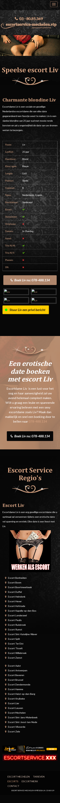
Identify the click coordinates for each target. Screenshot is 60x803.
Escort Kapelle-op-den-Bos (22, 610)
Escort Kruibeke (16, 698)
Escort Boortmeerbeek (20, 587)
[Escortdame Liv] (16, 291)
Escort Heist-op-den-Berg (21, 693)
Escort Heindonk (16, 596)
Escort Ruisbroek (17, 624)
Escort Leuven (15, 708)
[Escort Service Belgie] (30, 757)
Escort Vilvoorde (16, 726)
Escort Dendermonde (19, 684)
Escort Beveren (16, 675)
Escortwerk (30, 781)
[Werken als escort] (30, 550)
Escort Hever (15, 601)
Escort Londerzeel (17, 615)
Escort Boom (14, 582)
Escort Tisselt (15, 648)
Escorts (13, 781)
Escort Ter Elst (16, 643)
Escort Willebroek (17, 653)
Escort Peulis (15, 620)
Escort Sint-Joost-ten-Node (22, 722)
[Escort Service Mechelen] (30, 25)
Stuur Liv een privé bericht (27, 310)
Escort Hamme (15, 689)
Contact (13, 786)
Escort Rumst (15, 629)
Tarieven (38, 776)
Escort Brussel (15, 679)
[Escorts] (30, 748)
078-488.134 (38, 421)
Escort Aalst (14, 665)
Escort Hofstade (16, 606)
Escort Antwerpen (17, 670)
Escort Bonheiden (17, 577)
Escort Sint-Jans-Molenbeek (23, 717)
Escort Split (14, 638)
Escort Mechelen (17, 712)
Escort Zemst (15, 657)
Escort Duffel (15, 591)
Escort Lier (13, 703)
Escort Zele (14, 731)
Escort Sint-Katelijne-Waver (22, 634)
